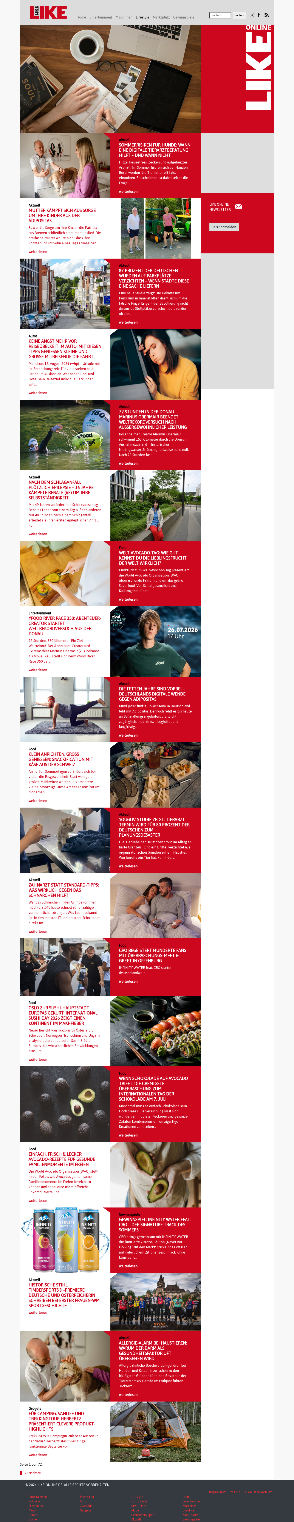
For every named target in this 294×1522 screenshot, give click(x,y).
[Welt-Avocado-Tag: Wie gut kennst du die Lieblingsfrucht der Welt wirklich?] (65, 573)
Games (33, 1515)
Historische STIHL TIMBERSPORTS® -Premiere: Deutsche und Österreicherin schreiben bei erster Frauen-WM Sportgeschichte (64, 1295)
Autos (84, 1501)
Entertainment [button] (101, 17)
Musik (32, 1510)
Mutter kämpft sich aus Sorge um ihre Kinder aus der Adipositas (62, 215)
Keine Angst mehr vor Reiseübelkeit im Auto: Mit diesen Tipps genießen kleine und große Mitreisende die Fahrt (65, 349)
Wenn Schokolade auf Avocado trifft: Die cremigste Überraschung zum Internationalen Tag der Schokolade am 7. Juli (153, 1088)
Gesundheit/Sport (143, 1515)
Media (235, 1492)
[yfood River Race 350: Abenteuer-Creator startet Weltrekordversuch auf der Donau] (155, 641)
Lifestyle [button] (142, 17)
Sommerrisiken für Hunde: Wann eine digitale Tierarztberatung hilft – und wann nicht (154, 150)
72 (26, 1473)
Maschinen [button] (124, 17)
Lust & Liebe (139, 1501)
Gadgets (85, 1510)
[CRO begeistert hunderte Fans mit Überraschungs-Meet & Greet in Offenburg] (65, 967)
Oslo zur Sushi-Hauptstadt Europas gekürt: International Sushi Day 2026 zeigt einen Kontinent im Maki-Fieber (63, 1015)
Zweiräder (87, 1506)
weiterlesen (128, 191)
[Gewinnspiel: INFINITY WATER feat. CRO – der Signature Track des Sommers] (65, 1240)
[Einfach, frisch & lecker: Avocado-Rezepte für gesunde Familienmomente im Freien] (155, 1174)
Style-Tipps (139, 1506)
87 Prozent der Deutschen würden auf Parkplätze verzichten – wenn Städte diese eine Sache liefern (154, 278)
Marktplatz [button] (161, 17)
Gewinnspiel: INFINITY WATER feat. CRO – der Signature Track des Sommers (155, 1224)
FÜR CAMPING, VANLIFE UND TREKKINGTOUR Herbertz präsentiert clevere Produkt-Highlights (62, 1421)
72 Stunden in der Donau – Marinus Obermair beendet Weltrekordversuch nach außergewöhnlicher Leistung (153, 419)
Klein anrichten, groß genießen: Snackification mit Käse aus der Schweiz (61, 759)
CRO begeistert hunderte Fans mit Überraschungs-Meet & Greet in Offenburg (152, 955)
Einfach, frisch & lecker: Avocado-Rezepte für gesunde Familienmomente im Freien (62, 1159)
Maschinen (87, 1497)
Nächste (34, 1473)
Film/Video (36, 1506)
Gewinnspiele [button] (183, 17)
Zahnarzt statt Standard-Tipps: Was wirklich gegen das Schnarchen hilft (64, 890)
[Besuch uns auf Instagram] (251, 15)
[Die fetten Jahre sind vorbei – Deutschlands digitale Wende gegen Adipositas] (65, 709)
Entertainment (38, 1497)
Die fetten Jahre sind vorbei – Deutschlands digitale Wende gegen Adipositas (152, 694)
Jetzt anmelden (224, 227)
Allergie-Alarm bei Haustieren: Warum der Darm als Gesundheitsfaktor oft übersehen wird (153, 1350)
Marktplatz (190, 1515)
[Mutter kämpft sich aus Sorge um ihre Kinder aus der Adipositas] (155, 228)
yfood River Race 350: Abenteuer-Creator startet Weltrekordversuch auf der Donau (65, 626)
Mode (135, 1510)
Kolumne (34, 1501)
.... (23, 1473)
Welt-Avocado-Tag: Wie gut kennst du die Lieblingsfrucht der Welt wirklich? (153, 558)
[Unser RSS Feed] (267, 14)
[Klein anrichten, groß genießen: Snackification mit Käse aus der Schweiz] (155, 774)
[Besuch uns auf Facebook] (258, 14)
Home (81, 17)
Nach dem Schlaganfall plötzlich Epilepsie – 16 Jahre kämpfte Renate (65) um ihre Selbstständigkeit (61, 490)
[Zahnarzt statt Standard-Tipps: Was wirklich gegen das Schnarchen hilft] (155, 905)
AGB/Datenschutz (258, 1492)
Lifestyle (137, 1497)
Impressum (217, 1492)
